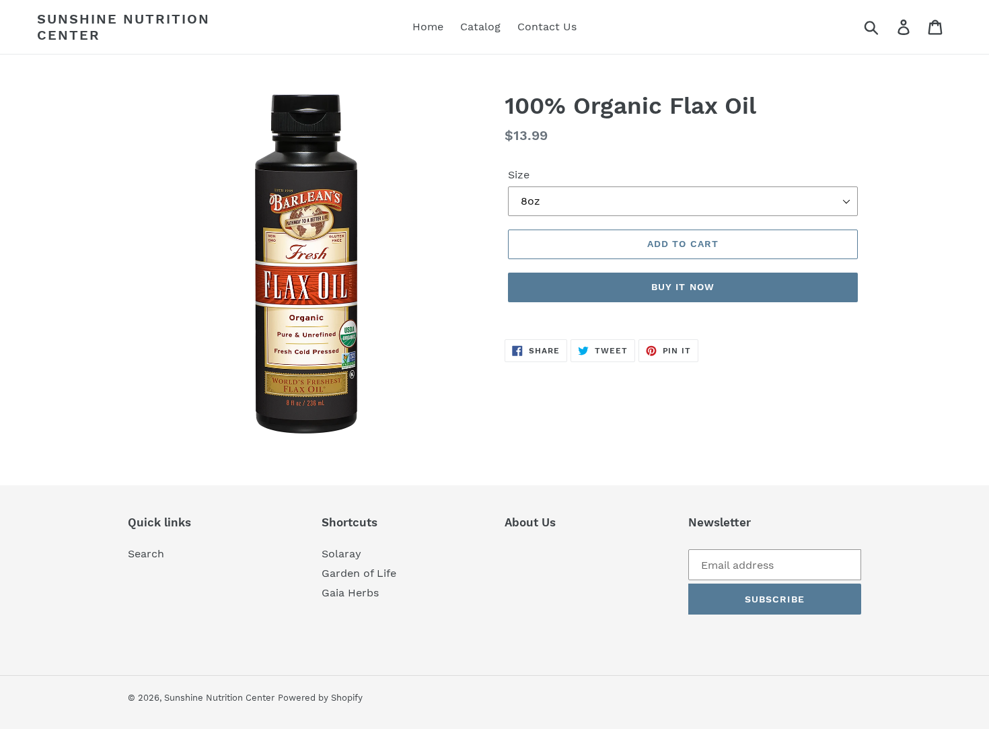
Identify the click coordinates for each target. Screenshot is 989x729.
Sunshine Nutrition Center (123, 27)
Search (146, 553)
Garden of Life (359, 573)
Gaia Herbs (350, 592)
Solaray (341, 553)
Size (518, 174)
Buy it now (683, 286)
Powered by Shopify (320, 698)
